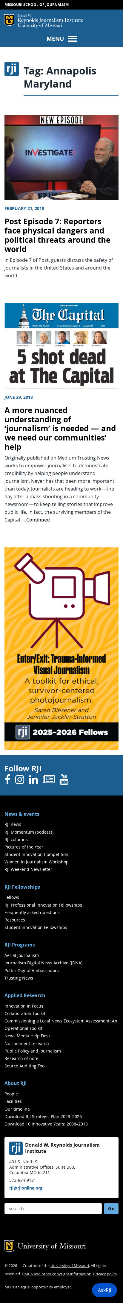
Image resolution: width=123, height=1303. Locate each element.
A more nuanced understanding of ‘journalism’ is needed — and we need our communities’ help (60, 428)
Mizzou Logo (9, 20)
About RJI (15, 1083)
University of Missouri (40, 25)
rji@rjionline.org (25, 1188)
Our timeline (17, 1109)
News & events (21, 814)
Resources (14, 920)
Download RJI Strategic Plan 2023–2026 (43, 1116)
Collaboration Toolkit (24, 1013)
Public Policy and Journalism (32, 1051)
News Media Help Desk (27, 1036)
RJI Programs (19, 944)
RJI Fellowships (22, 887)
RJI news (12, 824)
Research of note (21, 1058)
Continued (38, 519)
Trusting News (18, 978)
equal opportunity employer (46, 1287)
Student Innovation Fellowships (35, 927)
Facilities (13, 1101)
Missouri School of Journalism (36, 4)
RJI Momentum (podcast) (28, 832)
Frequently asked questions (32, 912)
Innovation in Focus (23, 1006)
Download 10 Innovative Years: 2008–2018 (46, 1124)
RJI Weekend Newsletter (28, 869)
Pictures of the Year (23, 847)
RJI (50, 18)
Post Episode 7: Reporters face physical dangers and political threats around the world (57, 235)
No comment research (26, 1043)
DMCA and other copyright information (56, 1273)
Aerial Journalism (21, 955)
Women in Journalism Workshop (36, 862)
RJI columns (16, 839)
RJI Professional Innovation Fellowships (43, 905)
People (11, 1094)
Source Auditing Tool (25, 1066)
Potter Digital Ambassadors (31, 970)
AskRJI (104, 1290)
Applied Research (24, 995)
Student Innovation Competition (36, 854)
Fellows (11, 897)
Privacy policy (105, 1273)
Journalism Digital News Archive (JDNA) (43, 963)
